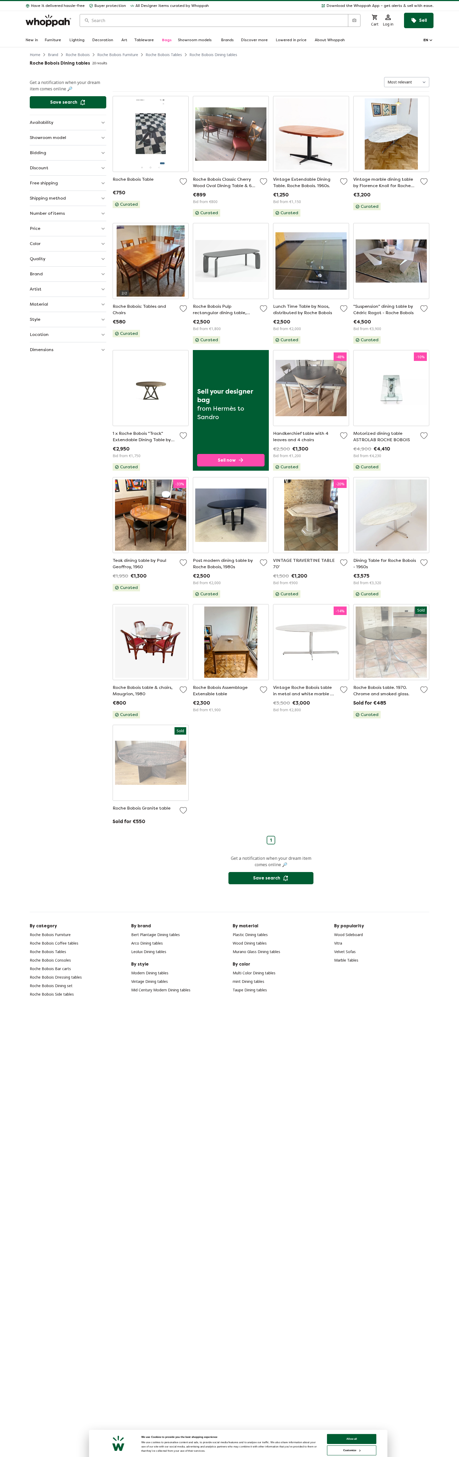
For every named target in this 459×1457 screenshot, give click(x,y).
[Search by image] (354, 20)
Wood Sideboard (348, 934)
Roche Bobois (78, 54)
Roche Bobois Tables (164, 54)
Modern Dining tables (149, 972)
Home (35, 54)
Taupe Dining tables (250, 989)
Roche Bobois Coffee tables (54, 943)
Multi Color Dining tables (254, 972)
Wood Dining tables (250, 943)
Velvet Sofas (345, 951)
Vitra (338, 943)
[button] (323, 6)
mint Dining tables (248, 981)
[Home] (48, 21)
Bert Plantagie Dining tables (155, 934)
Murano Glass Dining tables (256, 951)
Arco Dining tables (147, 943)
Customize (349, 1450)
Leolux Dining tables (148, 951)
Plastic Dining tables (250, 934)
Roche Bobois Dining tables (213, 54)
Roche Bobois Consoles (50, 960)
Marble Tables (346, 960)
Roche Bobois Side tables (52, 994)
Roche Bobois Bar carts (50, 968)
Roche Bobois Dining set (51, 985)
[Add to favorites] (183, 181)
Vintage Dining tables (149, 981)
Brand (53, 54)
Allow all (351, 1438)
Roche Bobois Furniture (117, 54)
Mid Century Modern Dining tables (160, 989)
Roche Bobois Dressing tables (56, 977)
